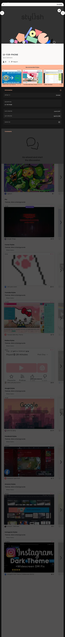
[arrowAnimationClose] (2, 13)
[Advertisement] (7, 318)
